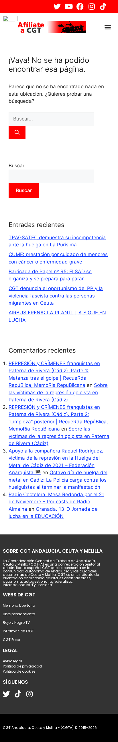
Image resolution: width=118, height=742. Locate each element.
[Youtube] (68, 6)
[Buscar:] (51, 119)
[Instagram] (91, 6)
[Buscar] (17, 133)
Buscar (16, 165)
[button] (108, 27)
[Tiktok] (103, 6)
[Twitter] (57, 6)
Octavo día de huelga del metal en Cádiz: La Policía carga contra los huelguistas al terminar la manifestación (58, 480)
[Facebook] (80, 6)
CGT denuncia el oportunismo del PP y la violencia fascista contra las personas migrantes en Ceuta (56, 295)
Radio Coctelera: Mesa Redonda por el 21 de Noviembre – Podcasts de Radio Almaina (56, 502)
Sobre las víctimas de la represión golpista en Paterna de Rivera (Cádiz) (58, 392)
